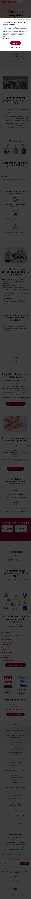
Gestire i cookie (15, 47)
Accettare (15, 43)
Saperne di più (6, 38)
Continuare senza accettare (22, 19)
